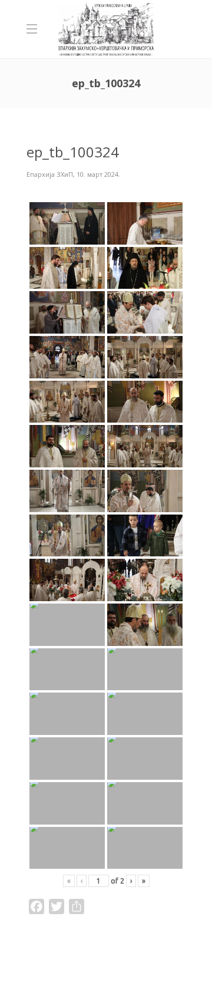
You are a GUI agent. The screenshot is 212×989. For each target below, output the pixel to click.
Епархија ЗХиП (49, 174)
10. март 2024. (98, 174)
